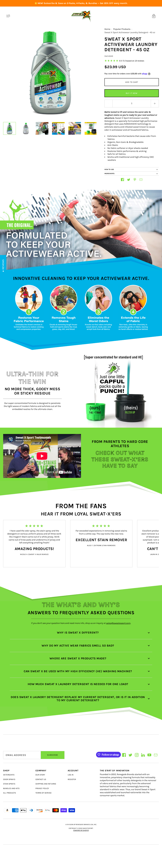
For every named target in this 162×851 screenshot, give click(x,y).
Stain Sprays (9, 784)
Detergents (8, 775)
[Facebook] (124, 755)
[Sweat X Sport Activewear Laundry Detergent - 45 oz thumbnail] (9, 128)
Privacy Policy (42, 788)
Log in (70, 775)
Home (107, 29)
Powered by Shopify (81, 830)
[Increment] (155, 103)
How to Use (109, 169)
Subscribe (52, 755)
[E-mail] (156, 755)
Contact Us (40, 779)
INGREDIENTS (109, 174)
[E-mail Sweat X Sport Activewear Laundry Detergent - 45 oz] (141, 179)
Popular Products (121, 29)
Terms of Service (43, 793)
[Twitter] (130, 755)
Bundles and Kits (11, 788)
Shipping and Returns (45, 784)
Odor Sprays (9, 779)
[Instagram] (137, 755)
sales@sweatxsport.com (118, 623)
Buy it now (131, 93)
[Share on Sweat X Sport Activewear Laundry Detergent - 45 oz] (122, 179)
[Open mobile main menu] (8, 16)
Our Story (40, 775)
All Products (9, 793)
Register (72, 779)
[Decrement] (108, 103)
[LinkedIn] (143, 755)
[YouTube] (149, 755)
